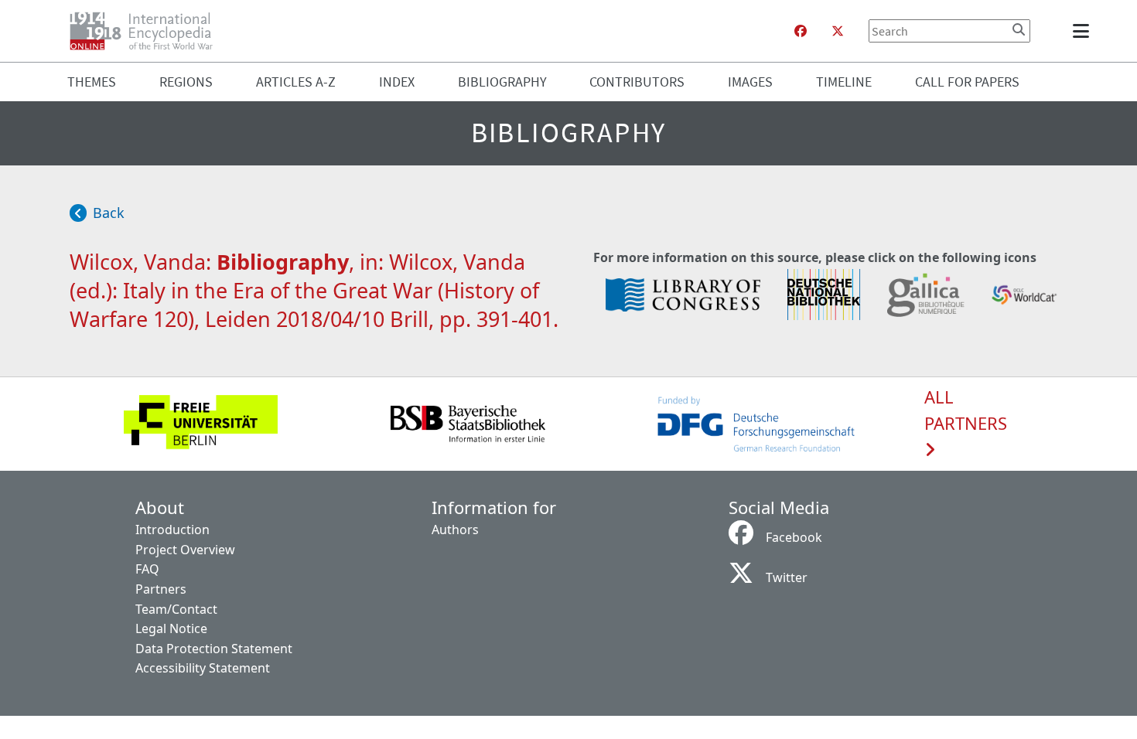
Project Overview (185, 549)
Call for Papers (967, 81)
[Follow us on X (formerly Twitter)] (837, 31)
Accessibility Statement (202, 667)
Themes (91, 81)
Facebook (794, 537)
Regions (186, 81)
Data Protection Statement (213, 648)
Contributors (637, 81)
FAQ (147, 568)
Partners (160, 589)
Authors (455, 529)
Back (109, 212)
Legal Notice (171, 628)
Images (750, 81)
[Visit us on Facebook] (800, 31)
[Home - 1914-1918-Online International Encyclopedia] (147, 31)
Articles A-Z (296, 81)
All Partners (965, 410)
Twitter (787, 577)
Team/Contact (176, 609)
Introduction (172, 529)
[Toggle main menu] (1083, 31)
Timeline (844, 81)
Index (397, 81)
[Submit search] (1018, 29)
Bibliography (502, 81)
